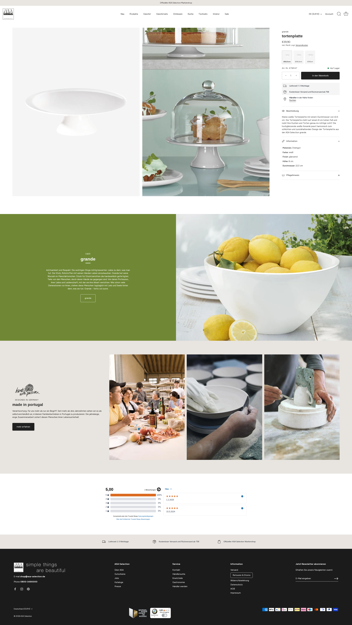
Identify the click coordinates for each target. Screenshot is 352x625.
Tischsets (203, 14)
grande (285, 31)
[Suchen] (339, 14)
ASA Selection (26, 616)
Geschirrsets (162, 14)
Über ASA (119, 570)
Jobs (117, 578)
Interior (216, 14)
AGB (232, 589)
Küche (190, 14)
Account (329, 14)
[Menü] (169, 609)
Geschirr (147, 14)
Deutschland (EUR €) (22, 609)
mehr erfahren (23, 427)
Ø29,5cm (298, 62)
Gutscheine (120, 574)
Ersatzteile (177, 578)
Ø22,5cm (287, 62)
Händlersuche (178, 574)
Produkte (134, 14)
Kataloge (119, 582)
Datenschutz (236, 584)
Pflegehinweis (292, 175)
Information (291, 141)
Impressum (235, 593)
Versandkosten (301, 45)
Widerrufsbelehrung (239, 580)
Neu (122, 14)
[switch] (164, 615)
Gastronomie (178, 582)
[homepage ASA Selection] (23, 14)
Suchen (292, 100)
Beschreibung (292, 111)
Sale (227, 14)
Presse (118, 586)
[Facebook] (15, 589)
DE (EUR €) (314, 14)
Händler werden (179, 586)
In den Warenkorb (320, 75)
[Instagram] (21, 589)
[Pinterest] (28, 589)
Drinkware (177, 14)
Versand (234, 570)
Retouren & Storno (242, 575)
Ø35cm (310, 62)
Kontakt (176, 570)
